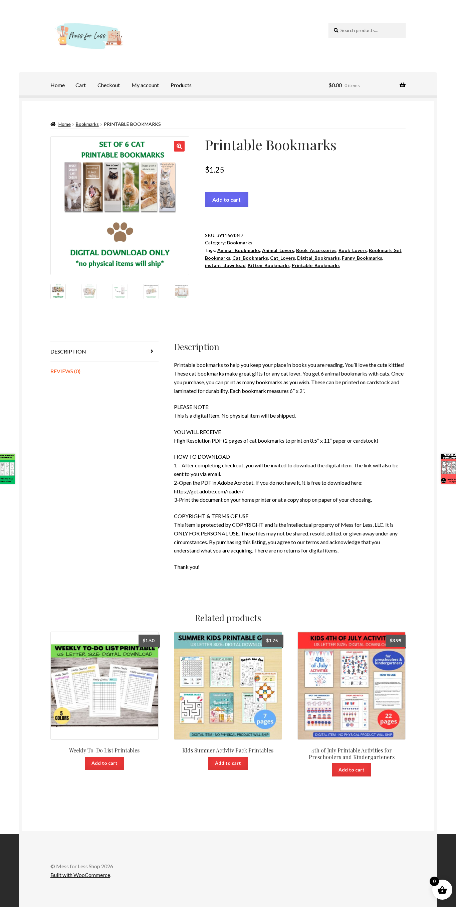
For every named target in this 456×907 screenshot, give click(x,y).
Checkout (108, 85)
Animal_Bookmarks (238, 250)
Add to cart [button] (104, 763)
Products (181, 85)
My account (145, 85)
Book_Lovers (352, 250)
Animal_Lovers (278, 250)
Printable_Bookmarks (316, 265)
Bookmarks (87, 124)
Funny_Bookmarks (362, 258)
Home (57, 85)
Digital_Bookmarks (318, 258)
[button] (179, 146)
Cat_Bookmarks (250, 258)
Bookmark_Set (385, 250)
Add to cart (226, 199)
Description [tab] (68, 351)
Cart (80, 85)
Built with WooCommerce (80, 875)
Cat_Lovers (282, 258)
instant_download (225, 265)
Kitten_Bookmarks (269, 265)
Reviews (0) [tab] (65, 371)
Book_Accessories (316, 250)
